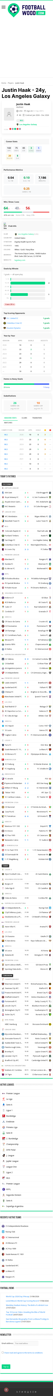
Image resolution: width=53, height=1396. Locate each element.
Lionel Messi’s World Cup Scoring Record (22, 1301)
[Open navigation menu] (3, 7)
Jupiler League (12, 1161)
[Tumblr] (30, 1392)
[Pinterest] (25, 1392)
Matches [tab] (8, 423)
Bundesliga (11, 1116)
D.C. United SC (12, 318)
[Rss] (17, 1392)
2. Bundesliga (12, 1138)
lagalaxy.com (20, 260)
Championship (12, 1144)
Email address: (8, 1343)
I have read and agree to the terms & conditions (23, 1353)
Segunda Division (13, 1195)
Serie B (9, 1133)
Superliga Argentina (14, 1206)
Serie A (9, 1105)
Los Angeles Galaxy (28, 124)
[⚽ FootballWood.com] (26, 9)
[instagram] (33, 1392)
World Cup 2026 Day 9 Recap (17, 1296)
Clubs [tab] (24, 418)
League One (11, 1167)
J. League (10, 1155)
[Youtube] (28, 1392)
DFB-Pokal (10, 1150)
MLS (21, 120)
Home (3, 83)
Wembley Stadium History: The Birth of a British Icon (27, 1305)
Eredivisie (10, 1122)
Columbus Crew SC (14, 323)
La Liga (9, 1099)
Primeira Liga (11, 1127)
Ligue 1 (9, 1110)
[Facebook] (19, 1392)
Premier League (13, 1093)
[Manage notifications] (6, 1390)
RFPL (8, 1189)
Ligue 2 (9, 1172)
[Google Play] (36, 1392)
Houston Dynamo (14, 328)
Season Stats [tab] (10, 418)
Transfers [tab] (37, 418)
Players (11, 83)
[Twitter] (22, 1392)
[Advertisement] (26, 50)
